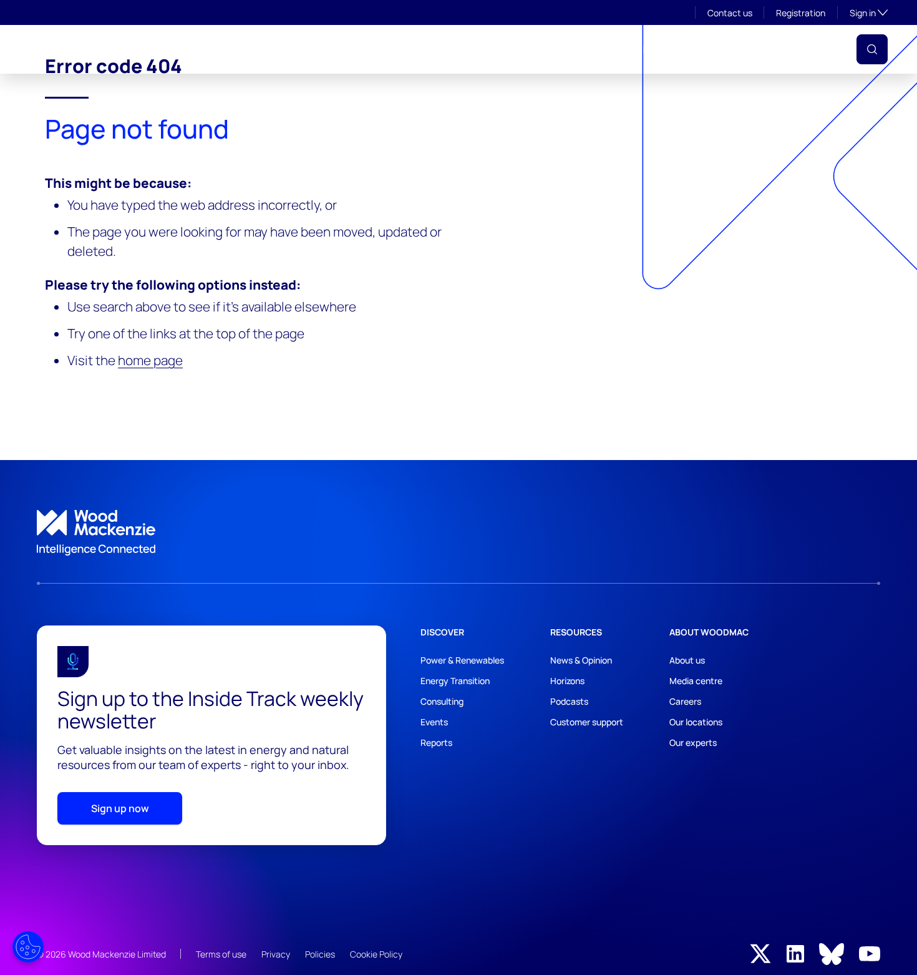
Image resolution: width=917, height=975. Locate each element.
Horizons (567, 681)
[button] (872, 49)
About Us (223, 49)
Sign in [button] (869, 12)
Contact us (729, 13)
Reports (436, 742)
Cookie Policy (376, 954)
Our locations (695, 722)
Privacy (275, 954)
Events (511, 49)
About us (687, 660)
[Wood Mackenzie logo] (80, 49)
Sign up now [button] (120, 808)
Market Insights (434, 49)
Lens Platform (679, 49)
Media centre (695, 681)
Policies (320, 954)
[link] (458, 533)
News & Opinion (581, 660)
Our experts (693, 742)
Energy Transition (455, 681)
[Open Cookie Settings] (28, 947)
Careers (685, 701)
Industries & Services (319, 49)
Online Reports (586, 49)
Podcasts (569, 701)
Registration (800, 13)
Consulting (441, 701)
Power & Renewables (462, 660)
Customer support (586, 722)
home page (150, 360)
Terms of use (221, 954)
